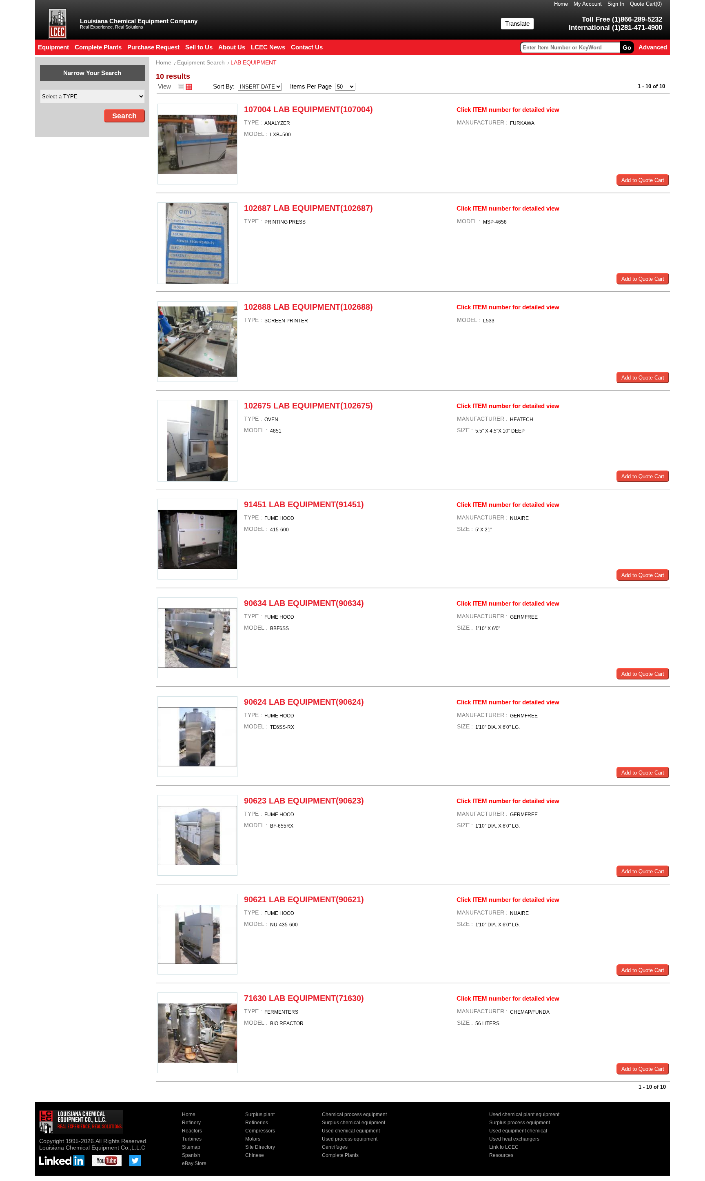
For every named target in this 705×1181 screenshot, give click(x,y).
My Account (588, 4)
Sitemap (191, 1147)
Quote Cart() (646, 4)
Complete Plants (340, 1155)
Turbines (192, 1139)
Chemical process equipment (354, 1114)
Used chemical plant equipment (524, 1114)
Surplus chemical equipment (353, 1123)
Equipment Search (201, 62)
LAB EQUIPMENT (254, 62)
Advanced (652, 47)
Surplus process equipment (519, 1123)
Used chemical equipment (351, 1131)
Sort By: (224, 86)
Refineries (256, 1123)
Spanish (191, 1155)
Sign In (615, 4)
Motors (252, 1139)
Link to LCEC (504, 1147)
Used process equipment (349, 1139)
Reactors (192, 1131)
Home (561, 4)
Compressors (260, 1131)
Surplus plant (260, 1114)
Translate (517, 23)
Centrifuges (335, 1147)
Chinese (254, 1155)
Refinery (191, 1123)
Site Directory (260, 1147)
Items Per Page (308, 86)
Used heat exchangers (514, 1139)
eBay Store (194, 1163)
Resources (501, 1155)
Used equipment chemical (518, 1131)
